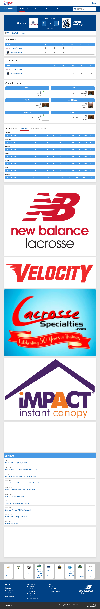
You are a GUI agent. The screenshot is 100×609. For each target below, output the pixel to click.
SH (60, 135)
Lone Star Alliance (29, 573)
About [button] (69, 9)
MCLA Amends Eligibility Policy (16, 463)
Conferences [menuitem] (9, 597)
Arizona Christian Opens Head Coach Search (20, 490)
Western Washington (17, 52)
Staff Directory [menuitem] (56, 589)
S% (90, 65)
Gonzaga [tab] (24, 129)
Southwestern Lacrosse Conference (72, 573)
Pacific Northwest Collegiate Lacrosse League (40, 573)
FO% (72, 65)
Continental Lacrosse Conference (20, 573)
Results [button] (29, 9)
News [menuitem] (53, 586)
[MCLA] (9, 3)
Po (54, 135)
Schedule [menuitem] (22, 9)
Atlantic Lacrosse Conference (9, 573)
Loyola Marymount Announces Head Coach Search (22, 483)
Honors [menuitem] (31, 596)
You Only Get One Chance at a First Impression (21, 469)
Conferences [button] (39, 9)
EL (35, 135)
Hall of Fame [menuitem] (33, 598)
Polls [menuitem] (9, 593)
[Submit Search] (75, 9)
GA (54, 65)
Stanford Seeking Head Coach (15, 496)
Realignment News (11, 523)
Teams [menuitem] (31, 586)
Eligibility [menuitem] (32, 589)
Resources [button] (60, 9)
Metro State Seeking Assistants (16, 517)
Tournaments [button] (50, 9)
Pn (73, 135)
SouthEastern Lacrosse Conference (61, 573)
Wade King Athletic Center (16, 33)
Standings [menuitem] (11, 590)
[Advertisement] (50, 436)
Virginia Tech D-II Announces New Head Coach (21, 476)
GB (63, 65)
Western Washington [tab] (38, 129)
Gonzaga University (16, 48)
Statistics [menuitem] (32, 591)
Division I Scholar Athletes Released (17, 503)
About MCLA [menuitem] (55, 591)
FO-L (91, 135)
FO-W (85, 135)
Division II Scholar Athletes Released (18, 510)
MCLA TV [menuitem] (32, 594)
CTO (79, 135)
